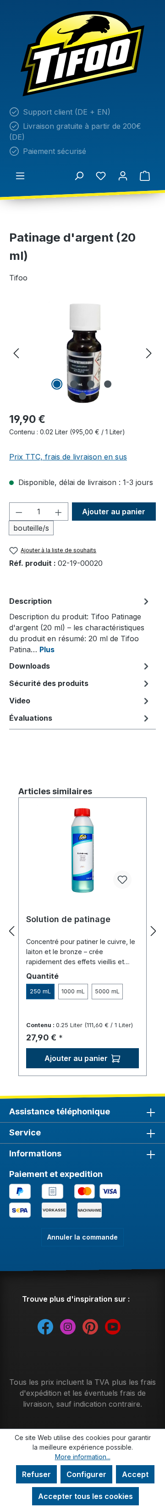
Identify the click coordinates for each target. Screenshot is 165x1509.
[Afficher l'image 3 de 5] (90, 384)
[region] (82, 352)
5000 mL (107, 991)
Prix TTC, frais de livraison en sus (68, 456)
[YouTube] (113, 1326)
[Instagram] (68, 1326)
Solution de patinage (68, 919)
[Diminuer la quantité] (18, 511)
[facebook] (45, 1326)
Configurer (86, 1474)
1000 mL (73, 991)
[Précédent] (16, 353)
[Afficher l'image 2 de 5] (73, 384)
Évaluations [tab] (30, 718)
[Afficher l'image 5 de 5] (82, 396)
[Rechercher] (79, 175)
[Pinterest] (90, 1326)
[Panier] (145, 175)
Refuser (36, 1474)
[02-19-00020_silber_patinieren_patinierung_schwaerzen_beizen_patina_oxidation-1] (82, 352)
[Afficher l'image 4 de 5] (107, 384)
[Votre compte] (123, 175)
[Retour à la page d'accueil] (82, 53)
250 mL (40, 991)
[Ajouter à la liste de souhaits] (122, 880)
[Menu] (20, 175)
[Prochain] (149, 353)
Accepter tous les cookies (85, 1496)
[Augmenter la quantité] (58, 511)
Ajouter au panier (113, 511)
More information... (82, 1457)
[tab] (80, 624)
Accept (135, 1474)
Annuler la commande (82, 1237)
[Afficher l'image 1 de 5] (56, 384)
